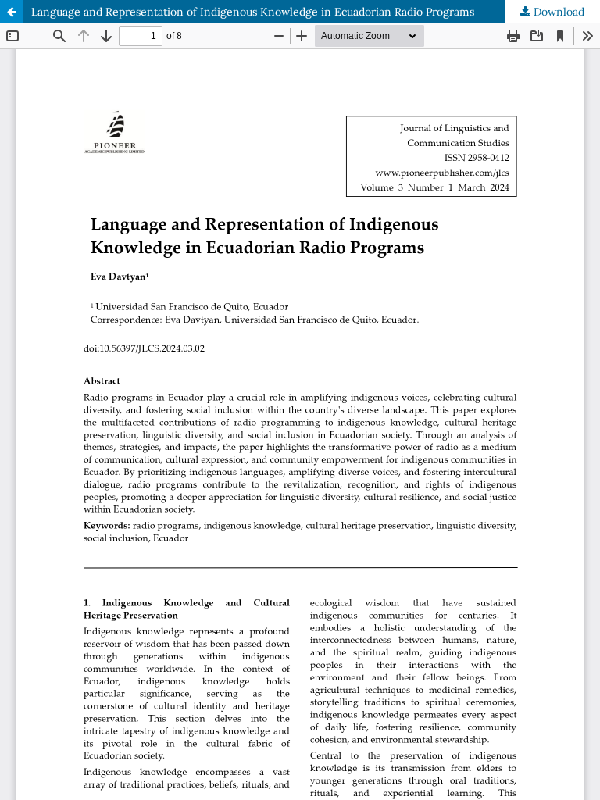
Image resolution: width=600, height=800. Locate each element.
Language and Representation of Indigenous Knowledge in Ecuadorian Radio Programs (252, 12)
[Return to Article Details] (11, 11)
